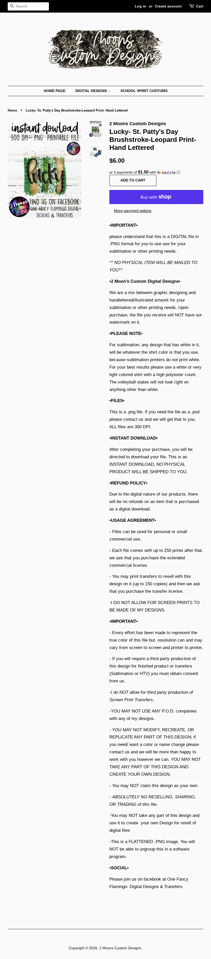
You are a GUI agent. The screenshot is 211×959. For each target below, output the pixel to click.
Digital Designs (91, 91)
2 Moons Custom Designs (120, 948)
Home (12, 110)
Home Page (54, 91)
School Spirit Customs (144, 91)
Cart (199, 6)
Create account (168, 6)
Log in (140, 6)
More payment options (133, 210)
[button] (156, 172)
